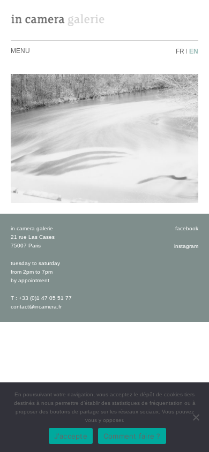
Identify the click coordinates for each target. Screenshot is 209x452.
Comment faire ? (132, 436)
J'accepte (70, 436)
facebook (186, 228)
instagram (186, 246)
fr (180, 51)
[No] (195, 417)
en (193, 51)
